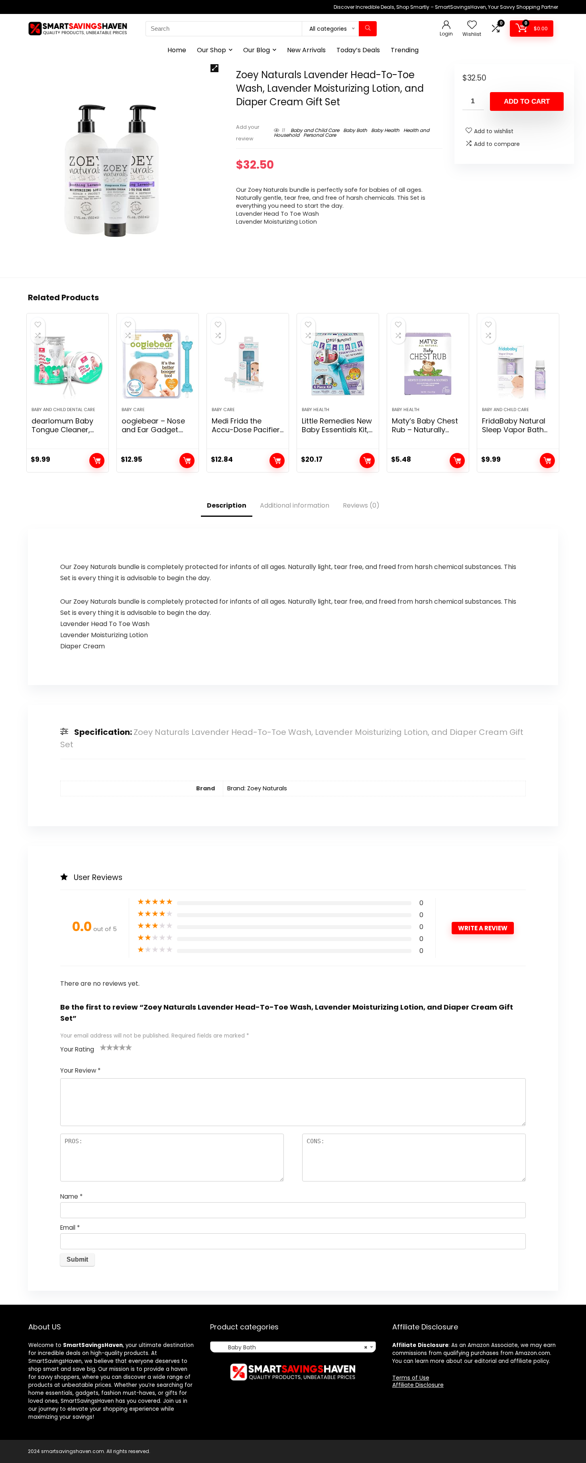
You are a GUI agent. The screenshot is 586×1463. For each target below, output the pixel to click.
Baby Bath (355, 130)
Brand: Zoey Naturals (257, 788)
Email (70, 1227)
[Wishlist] (472, 25)
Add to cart (527, 101)
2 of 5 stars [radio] (106, 1047)
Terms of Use (410, 1378)
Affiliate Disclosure (418, 1385)
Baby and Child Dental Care (63, 409)
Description (226, 505)
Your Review (80, 1070)
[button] (214, 68)
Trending (405, 50)
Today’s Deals (358, 50)
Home (176, 50)
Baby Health (385, 130)
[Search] (368, 28)
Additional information (294, 505)
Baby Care (133, 409)
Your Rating (77, 1049)
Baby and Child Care (315, 130)
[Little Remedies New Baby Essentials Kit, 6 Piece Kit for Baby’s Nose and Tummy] (338, 364)
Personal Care (319, 135)
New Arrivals (306, 50)
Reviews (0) (361, 505)
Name (71, 1196)
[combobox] (293, 1347)
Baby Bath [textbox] (290, 1347)
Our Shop (211, 50)
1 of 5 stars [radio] (103, 1047)
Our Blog (256, 50)
